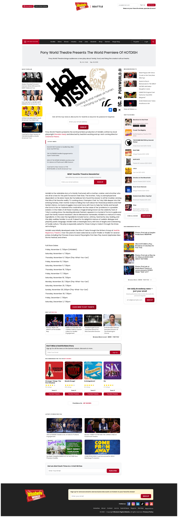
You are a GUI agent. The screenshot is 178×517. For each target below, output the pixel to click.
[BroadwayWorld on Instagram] (133, 504)
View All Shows (132, 216)
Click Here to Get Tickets (83, 307)
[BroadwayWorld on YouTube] (151, 504)
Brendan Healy (60, 134)
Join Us (116, 508)
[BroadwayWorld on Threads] (147, 504)
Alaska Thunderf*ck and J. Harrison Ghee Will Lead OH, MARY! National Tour (31, 81)
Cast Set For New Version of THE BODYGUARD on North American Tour (31, 131)
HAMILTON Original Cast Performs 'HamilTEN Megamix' (147, 94)
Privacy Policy (148, 512)
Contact (109, 508)
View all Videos (129, 109)
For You (54, 312)
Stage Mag (116, 42)
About (103, 508)
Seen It (54, 390)
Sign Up (83, 127)
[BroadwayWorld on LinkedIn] (138, 504)
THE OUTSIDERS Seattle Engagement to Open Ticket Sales (60, 154)
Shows (66, 42)
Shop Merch (28, 6)
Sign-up (142, 5)
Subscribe (113, 471)
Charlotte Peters (52, 136)
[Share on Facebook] (110, 110)
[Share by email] (119, 110)
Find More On (82, 403)
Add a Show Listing (41, 6)
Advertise (96, 508)
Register (136, 42)
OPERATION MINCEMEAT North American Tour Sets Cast (31, 114)
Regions (133, 508)
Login (146, 42)
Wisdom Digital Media (121, 512)
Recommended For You (132, 226)
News (60, 42)
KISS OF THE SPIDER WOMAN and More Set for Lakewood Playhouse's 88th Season (61, 161)
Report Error (149, 508)
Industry (73, 42)
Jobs (86, 42)
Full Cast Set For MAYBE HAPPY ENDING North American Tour (31, 98)
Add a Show (146, 216)
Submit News (124, 508)
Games (107, 42)
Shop (100, 42)
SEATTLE (97, 6)
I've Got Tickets (54, 394)
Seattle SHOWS (129, 115)
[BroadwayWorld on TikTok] (142, 504)
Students (93, 42)
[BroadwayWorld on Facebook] (129, 504)
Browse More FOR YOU (138, 280)
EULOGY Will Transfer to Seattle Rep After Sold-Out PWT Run (60, 148)
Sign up (150, 300)
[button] (153, 41)
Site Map (141, 508)
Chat (80, 42)
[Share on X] (115, 110)
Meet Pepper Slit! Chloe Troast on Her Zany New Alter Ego (147, 75)
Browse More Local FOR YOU (106, 337)
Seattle (52, 42)
